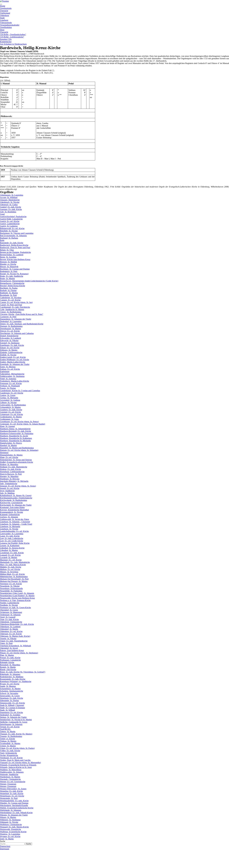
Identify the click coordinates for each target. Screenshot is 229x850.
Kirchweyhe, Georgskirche (11, 502)
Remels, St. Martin (8, 667)
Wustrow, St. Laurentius (10, 834)
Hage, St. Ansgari (7, 426)
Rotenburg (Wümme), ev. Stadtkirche (15, 681)
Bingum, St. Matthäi (8, 262)
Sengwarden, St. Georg (10, 696)
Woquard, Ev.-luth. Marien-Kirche (14, 827)
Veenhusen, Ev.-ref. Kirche (11, 758)
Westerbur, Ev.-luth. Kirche (11, 791)
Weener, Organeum (8, 784)
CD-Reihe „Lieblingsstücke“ (12, 37)
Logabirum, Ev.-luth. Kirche (12, 553)
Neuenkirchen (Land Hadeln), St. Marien (17, 595)
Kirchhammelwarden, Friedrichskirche (16, 498)
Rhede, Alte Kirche (8, 669)
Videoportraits (6, 22)
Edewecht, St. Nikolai (9, 340)
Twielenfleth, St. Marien (10, 743)
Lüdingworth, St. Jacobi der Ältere (14, 519)
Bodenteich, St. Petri (8, 271)
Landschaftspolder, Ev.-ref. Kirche (14, 531)
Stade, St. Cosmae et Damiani (12, 708)
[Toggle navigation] (1, 4)
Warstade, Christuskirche (10, 779)
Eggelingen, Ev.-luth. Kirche (12, 345)
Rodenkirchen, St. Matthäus (11, 677)
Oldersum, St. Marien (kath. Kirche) (15, 636)
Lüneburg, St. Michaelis (10, 526)
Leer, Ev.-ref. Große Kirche (11, 541)
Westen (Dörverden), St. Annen (13, 789)
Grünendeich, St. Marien (10, 407)
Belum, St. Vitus (7, 250)
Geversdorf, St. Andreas (10, 400)
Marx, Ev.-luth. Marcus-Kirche (13, 564)
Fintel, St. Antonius (8, 379)
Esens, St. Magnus (8, 367)
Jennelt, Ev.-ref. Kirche (9, 488)
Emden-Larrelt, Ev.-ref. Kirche (13, 357)
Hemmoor (4, 452)
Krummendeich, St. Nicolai (11, 512)
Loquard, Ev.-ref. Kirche (10, 555)
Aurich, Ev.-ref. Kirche (9, 221)
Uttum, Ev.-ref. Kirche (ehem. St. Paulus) (17, 748)
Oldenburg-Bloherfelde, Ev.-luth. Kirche (17, 624)
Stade (2, 18)
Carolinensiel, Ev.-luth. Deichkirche (15, 307)
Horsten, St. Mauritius (9, 476)
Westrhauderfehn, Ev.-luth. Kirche (14, 801)
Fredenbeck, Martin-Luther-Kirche (14, 381)
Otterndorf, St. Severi (9, 648)
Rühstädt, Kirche (7, 662)
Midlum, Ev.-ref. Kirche (10, 569)
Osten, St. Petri (6, 643)
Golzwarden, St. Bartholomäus (13, 405)
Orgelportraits (6, 8)
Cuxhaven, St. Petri (8, 317)
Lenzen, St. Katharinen (9, 545)
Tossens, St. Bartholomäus (11, 736)
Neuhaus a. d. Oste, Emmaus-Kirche (15, 600)
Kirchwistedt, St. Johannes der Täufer (16, 505)
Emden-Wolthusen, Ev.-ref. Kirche (14, 359)
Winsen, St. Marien (8, 817)
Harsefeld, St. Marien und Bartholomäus (17, 448)
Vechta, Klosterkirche (9, 755)
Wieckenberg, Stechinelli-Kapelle (14, 805)
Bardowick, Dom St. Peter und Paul (15, 247)
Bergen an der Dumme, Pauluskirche (15, 252)
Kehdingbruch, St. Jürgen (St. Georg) (15, 495)
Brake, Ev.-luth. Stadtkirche (11, 276)
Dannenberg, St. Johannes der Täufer (15, 319)
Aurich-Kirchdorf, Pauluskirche (13, 216)
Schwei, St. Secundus (9, 693)
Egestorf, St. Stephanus (9, 343)
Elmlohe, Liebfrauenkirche (11, 352)
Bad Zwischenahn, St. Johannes (13, 235)
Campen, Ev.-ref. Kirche (10, 300)
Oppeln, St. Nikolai (8, 638)
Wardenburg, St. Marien (10, 777)
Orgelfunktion (6, 27)
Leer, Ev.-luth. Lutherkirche (11, 538)
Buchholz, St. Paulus (8, 288)
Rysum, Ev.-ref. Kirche (9, 684)
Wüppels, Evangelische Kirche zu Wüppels (18, 765)
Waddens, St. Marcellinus (10, 770)
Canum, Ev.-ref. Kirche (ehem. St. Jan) (16, 302)
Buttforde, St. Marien (9, 293)
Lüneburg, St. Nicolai (9, 529)
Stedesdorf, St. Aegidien (10, 715)
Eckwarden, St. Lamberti (10, 338)
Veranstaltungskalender (9, 25)
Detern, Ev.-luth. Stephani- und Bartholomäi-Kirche (21, 324)
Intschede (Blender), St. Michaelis (14, 481)
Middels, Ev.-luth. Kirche (10, 567)
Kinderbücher (6, 42)
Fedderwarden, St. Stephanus (12, 376)
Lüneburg (4, 20)
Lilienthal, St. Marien (9, 550)
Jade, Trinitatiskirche (8, 483)
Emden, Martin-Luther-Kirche (12, 362)
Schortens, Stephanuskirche (11, 691)
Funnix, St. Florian (8, 388)
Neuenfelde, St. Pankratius (11, 591)
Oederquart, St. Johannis (10, 615)
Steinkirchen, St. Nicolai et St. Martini (16, 719)
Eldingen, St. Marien (8, 350)
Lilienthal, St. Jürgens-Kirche (12, 548)
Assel (2, 214)
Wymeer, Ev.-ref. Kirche (10, 836)
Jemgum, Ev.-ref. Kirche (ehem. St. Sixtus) (18, 486)
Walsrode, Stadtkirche (9, 774)
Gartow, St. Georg (7, 395)
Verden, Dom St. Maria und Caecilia (15, 760)
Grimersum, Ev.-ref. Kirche (11, 414)
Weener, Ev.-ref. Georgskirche (12, 781)
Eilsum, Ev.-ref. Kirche (9, 348)
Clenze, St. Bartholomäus (10, 312)
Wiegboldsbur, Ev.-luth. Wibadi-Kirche (16, 812)
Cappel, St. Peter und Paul (11, 305)
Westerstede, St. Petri (9, 798)
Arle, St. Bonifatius (8, 212)
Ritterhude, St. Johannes (10, 674)
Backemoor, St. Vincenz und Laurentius (16, 233)
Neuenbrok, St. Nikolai (9, 586)
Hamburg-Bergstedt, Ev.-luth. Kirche (15, 431)
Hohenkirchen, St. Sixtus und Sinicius (16, 460)
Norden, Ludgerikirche (9, 603)
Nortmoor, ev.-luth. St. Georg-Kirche (15, 607)
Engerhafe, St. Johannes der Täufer (14, 364)
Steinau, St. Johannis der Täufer (13, 717)
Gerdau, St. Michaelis (9, 398)
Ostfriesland (5, 13)
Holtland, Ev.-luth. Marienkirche (13, 467)
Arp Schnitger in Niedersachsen (13, 44)
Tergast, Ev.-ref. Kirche (10, 727)
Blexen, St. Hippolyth (9, 266)
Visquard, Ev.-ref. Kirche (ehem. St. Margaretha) (20, 762)
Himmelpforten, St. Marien (11, 455)
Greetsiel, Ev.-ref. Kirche (10, 412)
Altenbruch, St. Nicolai (9, 202)
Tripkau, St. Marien (8, 741)
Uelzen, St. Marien (8, 746)
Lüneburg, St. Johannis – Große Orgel (16, 524)
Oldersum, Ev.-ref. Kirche (11, 634)
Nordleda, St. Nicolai (9, 605)
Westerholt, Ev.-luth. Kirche (11, 793)
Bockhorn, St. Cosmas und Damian (15, 269)
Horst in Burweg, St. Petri (11, 474)
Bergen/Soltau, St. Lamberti (11, 255)
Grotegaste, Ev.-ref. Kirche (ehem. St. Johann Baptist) (22, 424)
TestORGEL (5, 729)
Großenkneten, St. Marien (11, 417)
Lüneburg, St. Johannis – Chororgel (15, 522)
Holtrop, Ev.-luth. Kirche (10, 469)
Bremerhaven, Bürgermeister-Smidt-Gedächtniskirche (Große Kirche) (29, 281)
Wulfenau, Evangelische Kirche (13, 832)
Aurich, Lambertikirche (10, 224)
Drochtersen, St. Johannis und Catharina (17, 333)
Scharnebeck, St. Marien (10, 688)
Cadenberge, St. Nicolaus (10, 297)
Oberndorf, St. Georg (9, 610)
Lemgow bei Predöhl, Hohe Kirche (15, 543)
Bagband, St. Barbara (9, 238)
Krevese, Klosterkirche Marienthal (14, 510)
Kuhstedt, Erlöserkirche (10, 514)
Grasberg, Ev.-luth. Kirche (11, 410)
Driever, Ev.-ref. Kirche (10, 331)
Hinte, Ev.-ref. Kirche (9, 457)
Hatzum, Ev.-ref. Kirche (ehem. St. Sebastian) (19, 450)
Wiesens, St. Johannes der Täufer (14, 815)
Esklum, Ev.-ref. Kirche (10, 369)
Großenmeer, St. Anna (9, 419)
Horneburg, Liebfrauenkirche (12, 472)
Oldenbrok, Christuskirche (11, 622)
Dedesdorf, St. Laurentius (10, 321)
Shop (2, 30)
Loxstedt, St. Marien (8, 557)
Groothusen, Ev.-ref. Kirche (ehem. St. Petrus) (19, 421)
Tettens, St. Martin (7, 731)
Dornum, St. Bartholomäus (11, 326)
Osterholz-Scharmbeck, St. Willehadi (15, 646)
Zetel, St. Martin (7, 839)
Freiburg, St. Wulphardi (10, 386)
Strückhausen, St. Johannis (11, 724)
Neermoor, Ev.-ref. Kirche (11, 584)
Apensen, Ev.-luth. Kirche (11, 209)
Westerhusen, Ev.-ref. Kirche (12, 796)
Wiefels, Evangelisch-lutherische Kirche (16, 808)
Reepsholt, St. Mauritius (10, 665)
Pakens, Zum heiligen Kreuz (12, 650)
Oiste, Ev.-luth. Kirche (9, 619)
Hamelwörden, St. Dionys (11, 443)
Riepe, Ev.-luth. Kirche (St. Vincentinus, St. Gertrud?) (22, 672)
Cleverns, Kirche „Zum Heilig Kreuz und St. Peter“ (21, 314)
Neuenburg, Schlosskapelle (11, 588)
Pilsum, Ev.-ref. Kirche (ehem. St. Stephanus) (19, 653)
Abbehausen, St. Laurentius (11, 195)
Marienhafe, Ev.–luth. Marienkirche (15, 562)
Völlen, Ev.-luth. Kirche (10, 750)
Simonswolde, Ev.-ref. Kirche (12, 703)
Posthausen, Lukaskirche (10, 660)
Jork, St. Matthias (7, 493)
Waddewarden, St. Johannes (12, 772)
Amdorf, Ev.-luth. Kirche (10, 207)
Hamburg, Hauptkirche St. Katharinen (16, 438)
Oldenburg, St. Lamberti (10, 626)
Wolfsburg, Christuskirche (11, 824)
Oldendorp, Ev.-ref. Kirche (11, 631)
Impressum (4, 849)
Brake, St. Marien (7, 278)
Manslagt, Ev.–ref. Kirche (11, 560)
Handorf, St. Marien (8, 445)
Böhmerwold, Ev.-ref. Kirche (12, 228)
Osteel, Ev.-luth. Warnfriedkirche (14, 641)
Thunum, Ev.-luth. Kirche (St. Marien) (16, 734)
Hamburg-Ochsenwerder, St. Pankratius (16, 433)
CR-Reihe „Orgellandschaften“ (13, 34)
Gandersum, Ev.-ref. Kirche (11, 393)
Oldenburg (4, 15)
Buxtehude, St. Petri (8, 295)
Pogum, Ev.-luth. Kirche (10, 657)
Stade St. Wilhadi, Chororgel (12, 705)
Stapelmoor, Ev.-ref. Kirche (11, 712)
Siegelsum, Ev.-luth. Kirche (11, 698)
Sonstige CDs (6, 39)
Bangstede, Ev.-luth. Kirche (11, 243)
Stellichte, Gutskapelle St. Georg (13, 722)
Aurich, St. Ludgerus (9, 226)
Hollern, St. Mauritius (9, 464)
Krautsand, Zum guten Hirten (12, 507)
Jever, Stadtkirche (7, 491)
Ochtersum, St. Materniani (11, 612)
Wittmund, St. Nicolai (9, 822)
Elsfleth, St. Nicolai (8, 355)
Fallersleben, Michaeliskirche (12, 374)
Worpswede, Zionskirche (10, 829)
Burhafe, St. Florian (8, 290)
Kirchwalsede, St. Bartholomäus (13, 500)
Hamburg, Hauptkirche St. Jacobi (14, 436)
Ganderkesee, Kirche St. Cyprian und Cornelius (20, 390)
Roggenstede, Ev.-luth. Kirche (12, 679)
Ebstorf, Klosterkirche (9, 336)
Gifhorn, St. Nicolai (8, 402)
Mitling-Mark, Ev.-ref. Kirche (12, 574)
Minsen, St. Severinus (9, 572)
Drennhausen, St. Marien (10, 328)
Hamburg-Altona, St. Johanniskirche (15, 429)
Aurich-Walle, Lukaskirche (11, 219)
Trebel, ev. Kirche (7, 739)
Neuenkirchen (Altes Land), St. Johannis (17, 593)
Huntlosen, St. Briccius (9, 479)
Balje (2, 240)
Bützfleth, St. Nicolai (9, 231)
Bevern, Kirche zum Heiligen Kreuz (15, 259)
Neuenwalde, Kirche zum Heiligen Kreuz (17, 598)
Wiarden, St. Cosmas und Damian (14, 803)
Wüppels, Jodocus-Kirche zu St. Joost (16, 767)
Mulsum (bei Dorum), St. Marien (14, 581)
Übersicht (4, 11)
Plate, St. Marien (7, 655)
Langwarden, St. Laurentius (11, 533)
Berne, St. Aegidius (8, 257)
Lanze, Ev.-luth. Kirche (10, 536)
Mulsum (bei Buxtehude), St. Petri (14, 579)
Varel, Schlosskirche (8, 753)
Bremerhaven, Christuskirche (12, 283)
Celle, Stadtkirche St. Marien (12, 309)
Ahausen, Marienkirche (10, 200)
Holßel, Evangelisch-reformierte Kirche (16, 462)
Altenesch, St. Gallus (9, 204)
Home (2, 6)
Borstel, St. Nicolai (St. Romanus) (14, 274)
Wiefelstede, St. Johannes (10, 810)
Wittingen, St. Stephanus (10, 820)
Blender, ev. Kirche (8, 264)
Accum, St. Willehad (8, 197)
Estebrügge (4, 371)
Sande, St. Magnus (8, 686)
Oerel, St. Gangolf (7, 617)
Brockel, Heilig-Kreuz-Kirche (12, 286)
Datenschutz (5, 846)
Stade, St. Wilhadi (7, 710)
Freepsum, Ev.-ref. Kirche (11, 383)
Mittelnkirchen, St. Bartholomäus (14, 576)
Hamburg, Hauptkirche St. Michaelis (15, 441)
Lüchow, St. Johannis (9, 517)
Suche (2, 841)
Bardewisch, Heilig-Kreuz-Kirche (14, 245)
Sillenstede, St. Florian (9, 700)
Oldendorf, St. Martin (9, 629)
